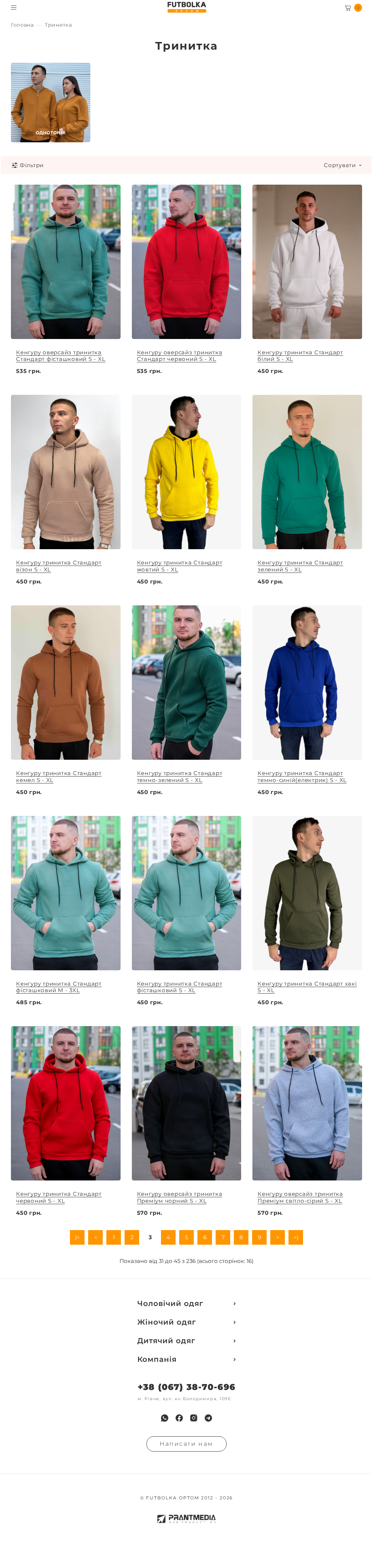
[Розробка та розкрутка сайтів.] (186, 1519)
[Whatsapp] (164, 1418)
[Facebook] (179, 1418)
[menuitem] (164, 1418)
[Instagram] (193, 1418)
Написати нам (186, 1443)
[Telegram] (208, 1418)
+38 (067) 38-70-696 (186, 1387)
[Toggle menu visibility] (13, 7)
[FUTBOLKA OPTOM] (186, 7)
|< (77, 1237)
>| (296, 1237)
